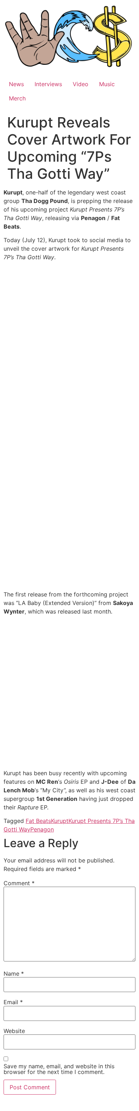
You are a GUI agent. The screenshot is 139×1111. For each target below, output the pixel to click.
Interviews (48, 84)
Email (13, 1002)
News (16, 84)
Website (14, 1031)
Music (107, 84)
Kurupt (59, 820)
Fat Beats (38, 820)
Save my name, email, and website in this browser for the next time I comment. (59, 1069)
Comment (19, 883)
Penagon (42, 829)
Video (80, 84)
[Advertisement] (69, 693)
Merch (17, 98)
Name (14, 973)
